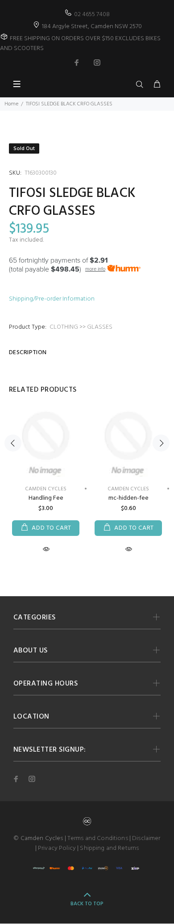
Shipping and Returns (109, 848)
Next (161, 443)
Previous (12, 443)
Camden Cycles (128, 489)
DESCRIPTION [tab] (28, 352)
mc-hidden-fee (128, 498)
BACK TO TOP (87, 903)
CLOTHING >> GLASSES (81, 327)
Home (11, 104)
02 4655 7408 (92, 14)
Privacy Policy (57, 848)
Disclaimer (146, 838)
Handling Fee (46, 498)
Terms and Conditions (97, 838)
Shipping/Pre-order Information (52, 299)
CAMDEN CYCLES (45, 489)
